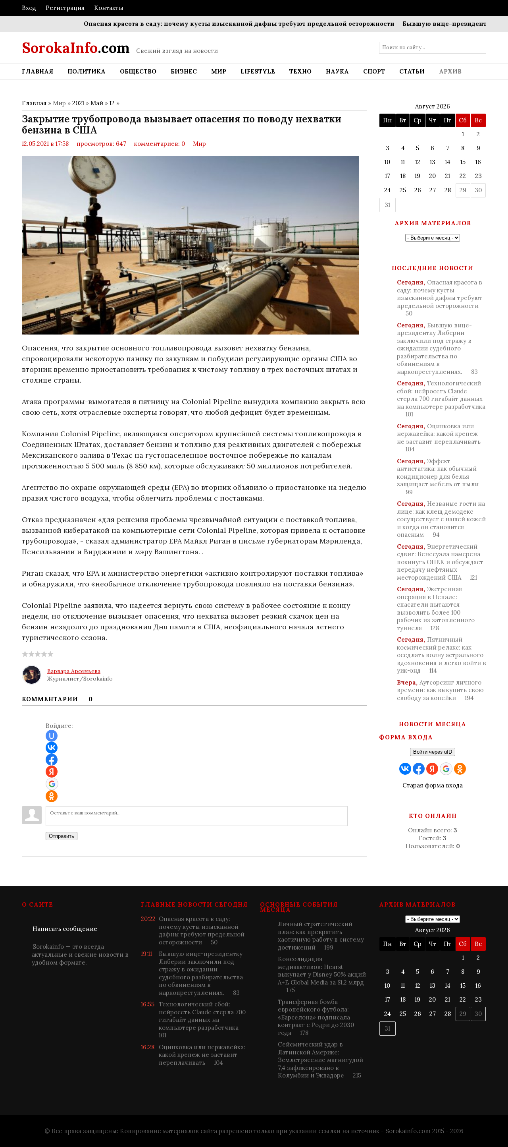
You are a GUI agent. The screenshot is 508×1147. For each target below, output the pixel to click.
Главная (34, 103)
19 (417, 176)
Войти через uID (432, 752)
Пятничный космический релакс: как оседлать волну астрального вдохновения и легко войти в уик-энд (441, 655)
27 (432, 190)
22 (463, 176)
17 (387, 176)
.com (76, 48)
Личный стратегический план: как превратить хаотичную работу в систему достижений (321, 935)
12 (112, 103)
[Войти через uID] (52, 736)
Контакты (108, 8)
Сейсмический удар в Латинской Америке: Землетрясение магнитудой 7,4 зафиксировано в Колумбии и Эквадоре (320, 1060)
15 (463, 162)
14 (447, 162)
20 (432, 176)
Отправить (61, 836)
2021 (78, 103)
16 (478, 162)
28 (447, 190)
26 (417, 190)
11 (403, 162)
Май (96, 103)
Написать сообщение (65, 928)
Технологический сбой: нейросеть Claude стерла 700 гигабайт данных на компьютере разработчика (441, 398)
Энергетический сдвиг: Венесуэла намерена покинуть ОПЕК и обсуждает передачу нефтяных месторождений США (440, 562)
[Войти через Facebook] (52, 760)
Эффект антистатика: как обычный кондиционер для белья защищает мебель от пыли (438, 476)
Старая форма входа (432, 785)
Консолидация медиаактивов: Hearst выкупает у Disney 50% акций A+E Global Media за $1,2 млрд (322, 974)
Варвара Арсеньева (73, 671)
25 (403, 190)
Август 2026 (432, 106)
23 (478, 176)
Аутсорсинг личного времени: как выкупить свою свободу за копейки (440, 690)
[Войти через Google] (52, 784)
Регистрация (65, 8)
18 (403, 176)
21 (447, 176)
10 (387, 162)
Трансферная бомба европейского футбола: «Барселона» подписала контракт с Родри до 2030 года (316, 1017)
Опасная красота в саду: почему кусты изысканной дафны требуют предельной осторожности (219, 23)
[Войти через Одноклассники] (52, 796)
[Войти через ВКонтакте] (52, 748)
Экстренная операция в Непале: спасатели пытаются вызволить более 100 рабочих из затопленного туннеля (436, 608)
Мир (199, 143)
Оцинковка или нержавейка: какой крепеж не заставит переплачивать (439, 437)
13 (432, 162)
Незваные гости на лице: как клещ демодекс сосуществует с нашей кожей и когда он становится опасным (441, 519)
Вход (29, 8)
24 (387, 190)
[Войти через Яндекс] (52, 772)
